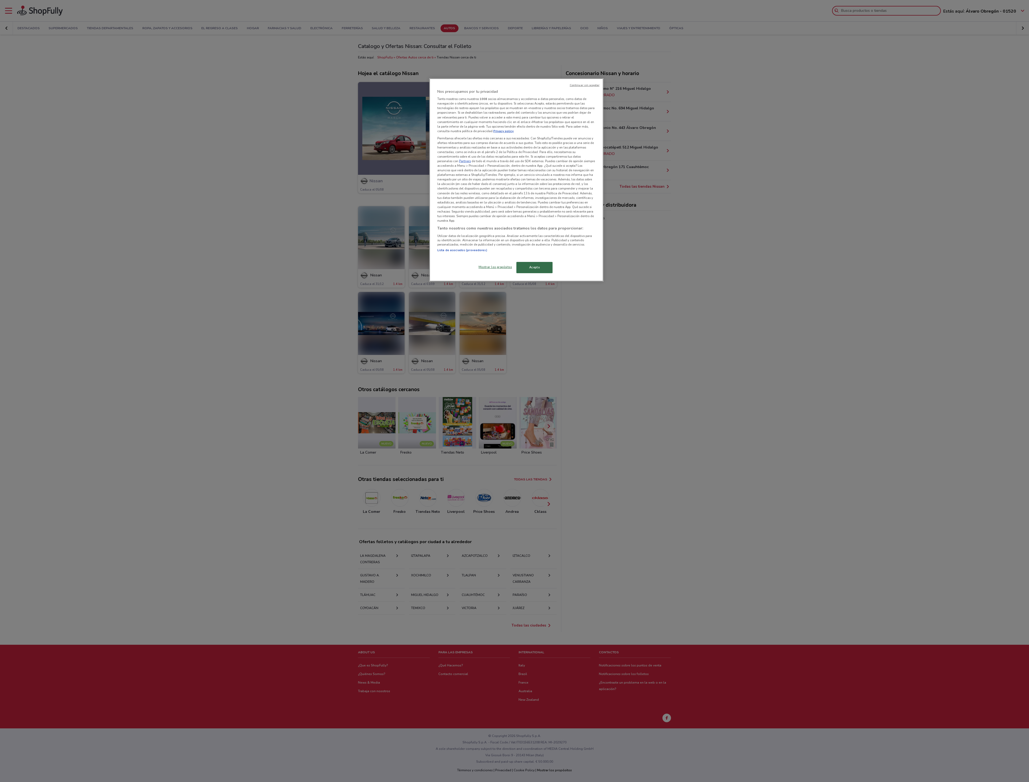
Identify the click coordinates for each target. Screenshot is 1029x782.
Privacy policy (503, 131)
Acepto (534, 267)
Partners (465, 161)
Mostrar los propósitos (495, 267)
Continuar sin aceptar (584, 85)
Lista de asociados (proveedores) (462, 250)
